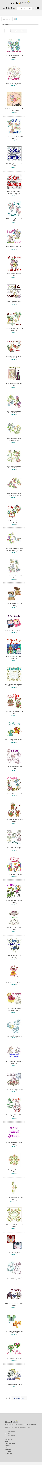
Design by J (8, 1426)
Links (6, 1447)
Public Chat (9, 1453)
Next (22, 31)
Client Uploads (10, 1443)
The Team (8, 1451)
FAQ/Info (8, 1445)
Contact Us (8, 1439)
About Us (8, 1449)
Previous (16, 31)
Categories (6, 19)
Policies (7, 1441)
